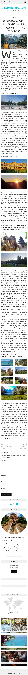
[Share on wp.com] (11, 438)
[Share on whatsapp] (9, 438)
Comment (4, 460)
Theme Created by (14, 673)
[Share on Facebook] (7, 438)
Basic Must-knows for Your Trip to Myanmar (21, 446)
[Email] (6, 2)
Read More (14, 555)
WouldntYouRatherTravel (14, 7)
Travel (14, 17)
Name (3, 475)
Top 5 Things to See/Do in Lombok (7, 446)
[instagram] (1, 2)
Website (3, 488)
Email (3, 482)
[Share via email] (6, 438)
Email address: (14, 565)
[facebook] (4, 2)
